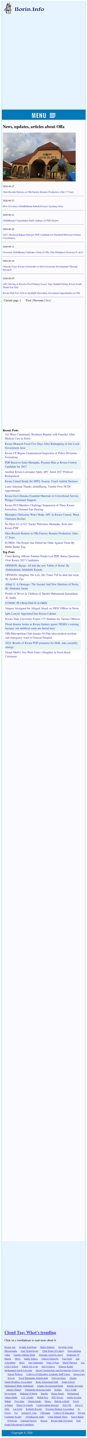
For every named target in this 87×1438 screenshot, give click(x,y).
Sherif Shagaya (70, 1362)
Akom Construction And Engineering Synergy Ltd (60, 1370)
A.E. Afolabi (27, 1397)
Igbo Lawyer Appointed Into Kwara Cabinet (30, 613)
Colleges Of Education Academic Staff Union (48, 1374)
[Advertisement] (43, 57)
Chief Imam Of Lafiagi (53, 1350)
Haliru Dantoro (47, 1347)
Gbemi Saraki (34, 1401)
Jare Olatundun (35, 1362)
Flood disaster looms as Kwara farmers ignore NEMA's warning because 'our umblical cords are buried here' (42, 626)
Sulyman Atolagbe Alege (51, 1354)
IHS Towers (57, 1397)
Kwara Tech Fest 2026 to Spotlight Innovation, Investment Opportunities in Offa (41, 292)
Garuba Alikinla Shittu (24, 1354)
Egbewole (12, 1420)
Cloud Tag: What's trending (30, 1332)
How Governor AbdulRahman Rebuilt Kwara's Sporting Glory (33, 206)
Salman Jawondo (75, 1385)
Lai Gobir (17, 1409)
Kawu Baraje (77, 1416)
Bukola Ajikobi (61, 1401)
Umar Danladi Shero (58, 1416)
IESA (22, 1362)
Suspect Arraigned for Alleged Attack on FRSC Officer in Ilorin (42, 608)
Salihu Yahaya (31, 1358)
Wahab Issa (42, 1397)
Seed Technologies (29, 1350)
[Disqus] (43, 710)
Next (48, 300)
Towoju (11, 1378)
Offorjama (45, 1412)
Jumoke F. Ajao (29, 1412)
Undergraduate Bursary (47, 1405)
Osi (16, 1412)
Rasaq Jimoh (57, 1393)
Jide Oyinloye (48, 1366)
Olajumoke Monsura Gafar (38, 1389)
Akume (72, 1378)
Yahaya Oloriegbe (49, 1358)
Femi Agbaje (53, 1362)
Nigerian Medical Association (60, 1409)
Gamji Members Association (18, 1381)
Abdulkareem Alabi (34, 1416)
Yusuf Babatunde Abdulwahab (33, 1378)
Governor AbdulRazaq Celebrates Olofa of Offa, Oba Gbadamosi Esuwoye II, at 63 (43, 252)
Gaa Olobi (67, 1358)
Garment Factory (29, 1420)
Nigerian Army (65, 1347)
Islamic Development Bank (50, 1385)
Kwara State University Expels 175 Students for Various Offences (42, 619)
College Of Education (64, 1412)
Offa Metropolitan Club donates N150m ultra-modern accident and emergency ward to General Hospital (40, 635)
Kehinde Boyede (34, 1409)
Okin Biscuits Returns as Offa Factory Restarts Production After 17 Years (38, 191)
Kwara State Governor (62, 1420)
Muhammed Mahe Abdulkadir (19, 1385)
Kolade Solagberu (27, 1347)
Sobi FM (67, 1405)
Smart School (68, 1381)
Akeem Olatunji (13, 1389)
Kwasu (43, 1420)
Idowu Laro (79, 1374)
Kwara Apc (10, 1347)
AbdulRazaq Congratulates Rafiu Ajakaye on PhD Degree (30, 220)
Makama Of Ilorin (28, 1393)
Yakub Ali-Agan (30, 1366)
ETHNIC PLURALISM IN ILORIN (26, 603)
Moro (18, 1358)
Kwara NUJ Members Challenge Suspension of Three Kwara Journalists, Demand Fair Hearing (39, 507)
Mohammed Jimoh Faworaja (18, 1370)
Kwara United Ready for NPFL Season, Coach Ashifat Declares (41, 481)
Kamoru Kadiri (65, 1366)
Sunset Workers (15, 1374)
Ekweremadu (10, 1350)
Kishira (58, 1389)
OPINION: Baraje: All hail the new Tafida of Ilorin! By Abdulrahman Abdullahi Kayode (37, 567)
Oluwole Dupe (59, 1378)
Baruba (44, 1393)
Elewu (48, 1401)
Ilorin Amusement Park (47, 1381)
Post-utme (19, 1401)
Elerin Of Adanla (24, 1405)
